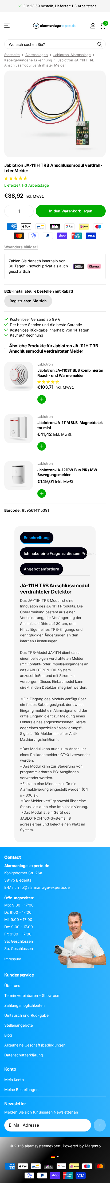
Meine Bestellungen (21, 1089)
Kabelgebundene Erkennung (28, 60)
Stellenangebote (18, 1025)
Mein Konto (14, 1079)
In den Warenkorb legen (70, 211)
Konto (10, 1069)
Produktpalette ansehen (7, 26)
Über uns (12, 985)
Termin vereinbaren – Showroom (32, 995)
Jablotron (45, 364)
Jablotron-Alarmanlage (72, 55)
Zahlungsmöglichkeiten (24, 1005)
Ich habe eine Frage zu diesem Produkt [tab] (55, 553)
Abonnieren (100, 1125)
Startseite (12, 55)
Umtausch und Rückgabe (26, 1015)
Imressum (12, 959)
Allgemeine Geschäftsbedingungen (34, 1045)
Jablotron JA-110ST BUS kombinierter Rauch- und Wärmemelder (70, 373)
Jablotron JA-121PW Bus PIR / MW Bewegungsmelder (67, 472)
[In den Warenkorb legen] (41, 399)
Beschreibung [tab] (36, 537)
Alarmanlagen (36, 55)
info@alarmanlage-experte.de (43, 887)
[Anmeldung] (92, 25)
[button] (16, 178)
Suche (100, 44)
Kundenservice (19, 975)
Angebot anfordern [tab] (41, 569)
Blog (8, 1035)
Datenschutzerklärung (23, 1055)
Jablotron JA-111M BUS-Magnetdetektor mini (70, 425)
